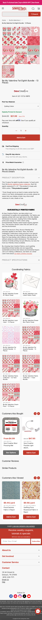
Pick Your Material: (8, 102)
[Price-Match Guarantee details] (23, 162)
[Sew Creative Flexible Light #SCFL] (31, 436)
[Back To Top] (39, 617)
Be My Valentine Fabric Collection (19, 184)
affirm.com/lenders (21, 608)
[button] (3, 8)
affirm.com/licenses (32, 613)
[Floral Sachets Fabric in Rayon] (11, 500)
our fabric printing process (23, 253)
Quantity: (5, 126)
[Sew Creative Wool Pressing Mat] (11, 436)
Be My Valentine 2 (14, 20)
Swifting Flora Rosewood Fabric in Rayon (31, 509)
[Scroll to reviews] (21, 86)
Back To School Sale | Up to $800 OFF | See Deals (21, 2)
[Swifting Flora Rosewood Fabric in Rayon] (31, 500)
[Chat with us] (33, 8)
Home (4, 20)
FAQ (3, 582)
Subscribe (36, 541)
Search (35, 14)
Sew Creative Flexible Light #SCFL (28, 445)
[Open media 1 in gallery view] (36, 30)
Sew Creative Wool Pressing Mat (10, 444)
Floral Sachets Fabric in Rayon (9, 508)
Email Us (5, 580)
